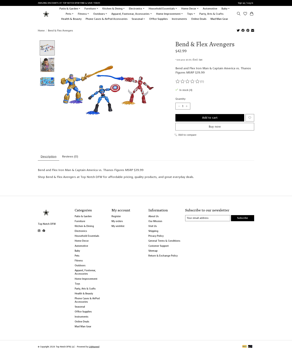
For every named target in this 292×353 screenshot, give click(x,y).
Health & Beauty (71, 19)
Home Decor (82, 240)
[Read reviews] (187, 81)
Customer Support (158, 246)
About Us (153, 216)
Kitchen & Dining (84, 226)
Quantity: (180, 99)
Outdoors (80, 265)
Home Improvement (86, 279)
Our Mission (155, 221)
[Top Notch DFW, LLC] (46, 13)
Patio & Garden (83, 216)
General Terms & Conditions (164, 240)
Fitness (79, 260)
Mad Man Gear (219, 19)
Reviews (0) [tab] (70, 156)
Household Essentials (87, 236)
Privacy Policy (156, 236)
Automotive (210, 8)
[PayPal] (244, 346)
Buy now (215, 127)
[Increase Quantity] (186, 106)
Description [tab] (48, 156)
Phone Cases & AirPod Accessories (107, 19)
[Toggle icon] (238, 14)
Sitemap (152, 250)
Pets (77, 255)
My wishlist (118, 226)
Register (116, 216)
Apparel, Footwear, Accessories (85, 272)
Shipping (153, 231)
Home (41, 30)
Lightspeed (94, 346)
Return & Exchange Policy (163, 255)
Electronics (81, 231)
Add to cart (209, 118)
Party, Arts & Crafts (211, 14)
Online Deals (198, 19)
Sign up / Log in (245, 3)
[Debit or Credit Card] (250, 346)
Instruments (179, 19)
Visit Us (152, 226)
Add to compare (187, 135)
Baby (77, 250)
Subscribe (242, 218)
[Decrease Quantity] (179, 106)
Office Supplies (158, 19)
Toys (77, 283)
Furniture (80, 221)
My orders (117, 221)
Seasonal (80, 306)
